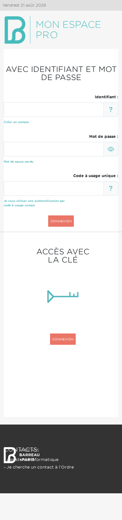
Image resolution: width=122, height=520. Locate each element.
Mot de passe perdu (18, 161)
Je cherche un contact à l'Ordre (40, 467)
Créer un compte (16, 122)
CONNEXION (61, 221)
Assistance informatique (32, 459)
